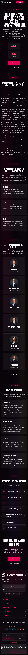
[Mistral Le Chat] (21, 629)
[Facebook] (6, 594)
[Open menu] (25, 2)
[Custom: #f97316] (16, 642)
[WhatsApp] (22, 594)
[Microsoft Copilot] (13, 629)
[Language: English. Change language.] (4, 589)
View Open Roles (14, 563)
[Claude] (15, 629)
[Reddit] (19, 594)
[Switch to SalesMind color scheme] (14, 642)
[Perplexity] (7, 629)
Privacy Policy (6, 622)
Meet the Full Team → (14, 375)
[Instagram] (9, 594)
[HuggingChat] (23, 629)
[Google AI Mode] (10, 629)
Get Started (19, 2)
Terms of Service (14, 622)
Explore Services (14, 67)
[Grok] (18, 629)
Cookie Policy (22, 622)
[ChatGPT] (5, 629)
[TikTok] (16, 594)
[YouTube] (14, 594)
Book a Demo (14, 63)
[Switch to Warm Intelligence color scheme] (12, 642)
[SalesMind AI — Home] (7, 2)
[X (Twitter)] (11, 594)
